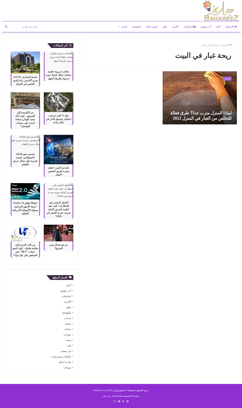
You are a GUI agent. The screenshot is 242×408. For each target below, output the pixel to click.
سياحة (68, 329)
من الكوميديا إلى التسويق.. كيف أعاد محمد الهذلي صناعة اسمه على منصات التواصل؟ (25, 119)
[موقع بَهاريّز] (220, 10)
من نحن (106, 396)
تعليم (164, 26)
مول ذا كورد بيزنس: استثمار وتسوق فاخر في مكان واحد (58, 119)
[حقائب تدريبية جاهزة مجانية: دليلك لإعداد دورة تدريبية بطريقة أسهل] (58, 59)
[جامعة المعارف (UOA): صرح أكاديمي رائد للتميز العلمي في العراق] (25, 62)
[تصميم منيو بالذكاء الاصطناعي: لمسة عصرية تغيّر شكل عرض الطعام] (25, 143)
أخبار (218, 26)
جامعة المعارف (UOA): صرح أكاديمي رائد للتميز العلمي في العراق (25, 80)
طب (69, 345)
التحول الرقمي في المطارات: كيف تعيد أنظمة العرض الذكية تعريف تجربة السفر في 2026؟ (58, 209)
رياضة (68, 323)
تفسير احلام (151, 26)
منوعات (67, 367)
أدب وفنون (206, 26)
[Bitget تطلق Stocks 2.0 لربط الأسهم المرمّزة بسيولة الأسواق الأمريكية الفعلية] (25, 191)
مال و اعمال (65, 362)
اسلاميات (188, 26)
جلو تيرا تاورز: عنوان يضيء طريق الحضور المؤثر (58, 171)
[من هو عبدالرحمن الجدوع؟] (58, 233)
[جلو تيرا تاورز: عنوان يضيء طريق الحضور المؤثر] (58, 149)
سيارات (67, 334)
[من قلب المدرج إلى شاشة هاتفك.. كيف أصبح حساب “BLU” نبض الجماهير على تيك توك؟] (25, 233)
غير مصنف (65, 351)
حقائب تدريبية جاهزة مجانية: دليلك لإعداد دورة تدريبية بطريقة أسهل (58, 75)
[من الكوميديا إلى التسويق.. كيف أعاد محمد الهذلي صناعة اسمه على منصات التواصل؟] (25, 100)
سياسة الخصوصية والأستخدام (126, 396)
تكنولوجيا (136, 26)
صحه (68, 340)
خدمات (67, 318)
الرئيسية (230, 26)
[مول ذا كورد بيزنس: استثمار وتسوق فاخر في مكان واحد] (58, 102)
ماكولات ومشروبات (61, 356)
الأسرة (175, 26)
